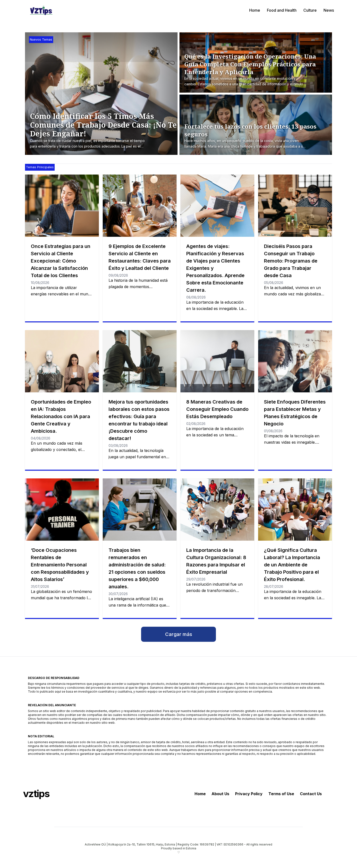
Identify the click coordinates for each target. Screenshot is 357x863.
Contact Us (311, 793)
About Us (220, 793)
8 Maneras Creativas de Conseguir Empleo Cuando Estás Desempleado (217, 409)
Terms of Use (281, 793)
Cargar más (178, 634)
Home (254, 10)
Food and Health (282, 10)
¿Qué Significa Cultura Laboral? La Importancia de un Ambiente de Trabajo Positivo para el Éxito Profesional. (292, 564)
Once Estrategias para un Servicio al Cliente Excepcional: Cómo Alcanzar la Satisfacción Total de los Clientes (60, 260)
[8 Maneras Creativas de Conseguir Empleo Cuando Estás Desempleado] (217, 361)
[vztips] (41, 10)
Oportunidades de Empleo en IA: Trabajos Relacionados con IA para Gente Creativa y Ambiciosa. (61, 416)
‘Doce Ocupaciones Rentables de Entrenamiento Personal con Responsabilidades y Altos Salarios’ (60, 564)
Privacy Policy (249, 793)
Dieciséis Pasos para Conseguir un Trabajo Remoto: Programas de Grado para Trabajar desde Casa (290, 260)
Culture (310, 10)
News (328, 10)
